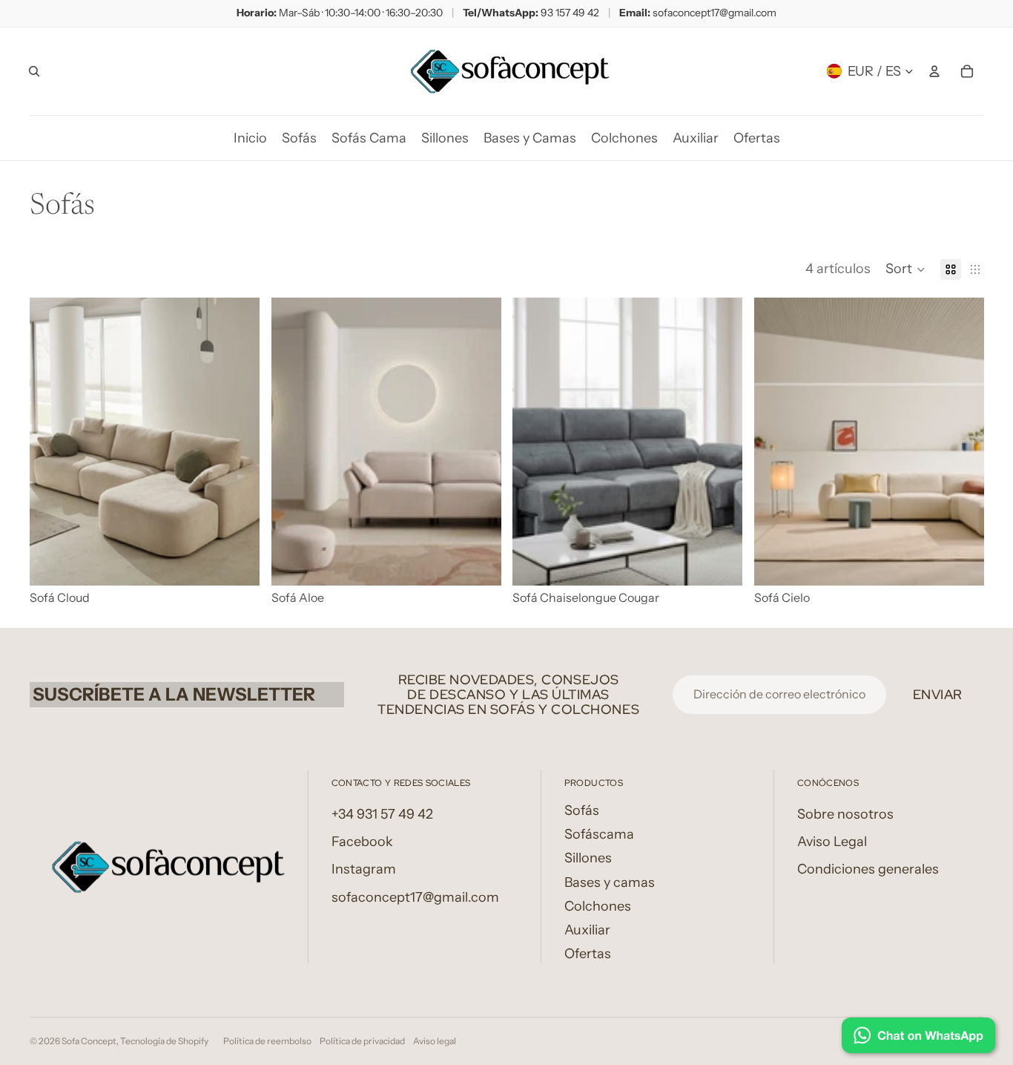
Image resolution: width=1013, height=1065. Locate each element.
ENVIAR (938, 694)
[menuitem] (250, 138)
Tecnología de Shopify (164, 1040)
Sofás (581, 810)
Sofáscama (599, 834)
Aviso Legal (832, 841)
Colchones (597, 906)
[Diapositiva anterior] (52, 441)
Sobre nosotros (845, 814)
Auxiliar (587, 930)
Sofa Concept (89, 1040)
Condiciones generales (868, 869)
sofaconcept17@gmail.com (714, 12)
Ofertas (587, 954)
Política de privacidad (362, 1040)
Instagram (363, 869)
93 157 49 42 (570, 12)
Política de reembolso (267, 1040)
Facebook (362, 841)
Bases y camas (609, 882)
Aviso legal (434, 1040)
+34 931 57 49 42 (382, 814)
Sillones (588, 858)
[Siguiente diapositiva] (237, 441)
